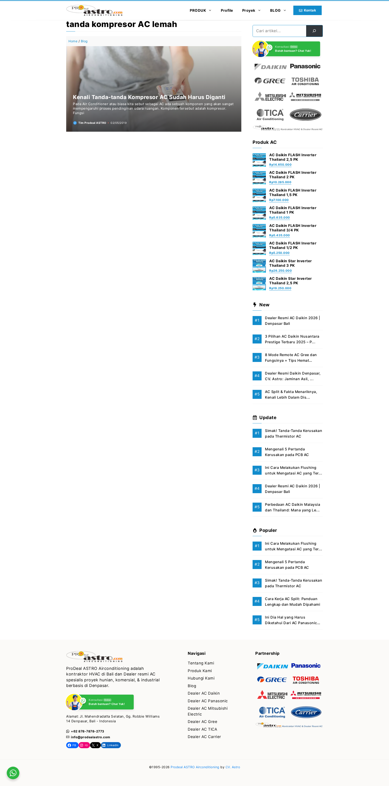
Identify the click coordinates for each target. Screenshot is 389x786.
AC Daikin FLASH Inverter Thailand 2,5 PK (293, 157)
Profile (227, 10)
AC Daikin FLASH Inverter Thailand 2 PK (293, 174)
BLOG (275, 10)
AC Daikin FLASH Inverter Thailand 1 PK (293, 210)
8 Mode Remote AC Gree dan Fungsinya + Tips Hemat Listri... (291, 360)
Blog (84, 41)
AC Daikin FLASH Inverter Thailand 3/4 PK (293, 227)
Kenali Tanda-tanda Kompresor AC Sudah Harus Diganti (149, 97)
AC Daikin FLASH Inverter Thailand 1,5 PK (293, 192)
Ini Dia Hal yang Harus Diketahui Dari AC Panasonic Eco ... (291, 623)
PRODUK (198, 10)
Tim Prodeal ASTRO (92, 122)
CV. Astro (233, 767)
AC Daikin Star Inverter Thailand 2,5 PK (290, 280)
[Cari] (314, 31)
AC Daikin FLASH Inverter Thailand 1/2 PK (293, 245)
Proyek (248, 10)
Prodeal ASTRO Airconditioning (195, 767)
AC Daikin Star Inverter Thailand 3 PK (290, 263)
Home (72, 41)
